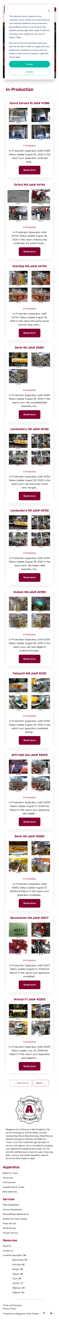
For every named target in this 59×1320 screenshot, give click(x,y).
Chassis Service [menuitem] (10, 1233)
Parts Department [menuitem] (11, 1205)
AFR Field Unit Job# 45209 (29, 755)
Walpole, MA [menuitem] (18, 1292)
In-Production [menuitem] (9, 1182)
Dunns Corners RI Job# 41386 (29, 103)
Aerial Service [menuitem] (9, 1228)
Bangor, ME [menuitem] (17, 1269)
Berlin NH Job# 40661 (29, 347)
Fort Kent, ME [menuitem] (18, 1264)
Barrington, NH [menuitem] (19, 1255)
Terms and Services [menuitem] (12, 1305)
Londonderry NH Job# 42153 (29, 510)
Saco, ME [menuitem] (16, 1278)
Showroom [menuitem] (8, 1177)
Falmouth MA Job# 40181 (29, 673)
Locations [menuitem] (7, 1255)
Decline (29, 71)
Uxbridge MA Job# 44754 (29, 266)
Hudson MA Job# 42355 (29, 592)
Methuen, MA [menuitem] (18, 1288)
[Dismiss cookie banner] (49, 11)
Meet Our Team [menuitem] (10, 1173)
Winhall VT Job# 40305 (29, 999)
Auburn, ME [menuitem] (17, 1274)
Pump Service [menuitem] (9, 1223)
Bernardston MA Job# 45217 (29, 918)
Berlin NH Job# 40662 (29, 836)
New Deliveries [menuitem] (10, 1191)
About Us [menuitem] (7, 1246)
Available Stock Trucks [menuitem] (13, 1187)
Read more (29, 170)
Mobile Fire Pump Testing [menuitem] (15, 1219)
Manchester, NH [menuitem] (19, 1260)
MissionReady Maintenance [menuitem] (16, 1214)
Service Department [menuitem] (12, 1209)
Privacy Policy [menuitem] (9, 1308)
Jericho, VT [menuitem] (18, 1283)
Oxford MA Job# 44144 (29, 184)
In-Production (29, 145)
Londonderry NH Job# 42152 (29, 429)
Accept (29, 64)
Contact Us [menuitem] (8, 1250)
